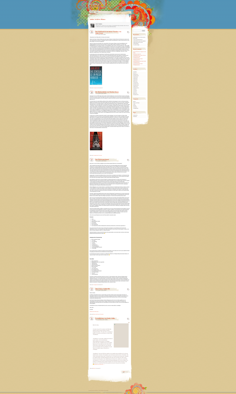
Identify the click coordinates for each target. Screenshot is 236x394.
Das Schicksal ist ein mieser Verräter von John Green (108, 32)
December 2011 (136, 94)
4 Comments (101, 314)
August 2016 (135, 78)
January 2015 (135, 82)
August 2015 (135, 79)
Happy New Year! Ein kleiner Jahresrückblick (138, 43)
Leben (134, 104)
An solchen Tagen (136, 44)
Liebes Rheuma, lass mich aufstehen (139, 40)
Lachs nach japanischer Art (137, 39)
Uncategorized (95, 87)
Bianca (93, 3)
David (134, 58)
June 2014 (135, 90)
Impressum (135, 116)
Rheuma (134, 105)
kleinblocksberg (136, 61)
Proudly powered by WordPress (93, 390)
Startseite (92, 12)
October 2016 (135, 77)
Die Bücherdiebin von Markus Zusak (107, 92)
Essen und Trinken (136, 102)
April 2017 (135, 73)
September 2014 (136, 87)
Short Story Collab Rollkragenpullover (136, 57)
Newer (124, 372)
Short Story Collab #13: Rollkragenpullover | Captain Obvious (139, 55)
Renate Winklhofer (136, 51)
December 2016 (136, 75)
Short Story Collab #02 (102, 289)
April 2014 (135, 91)
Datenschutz (135, 115)
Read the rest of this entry (94, 311)
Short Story (97, 314)
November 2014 (136, 85)
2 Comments (100, 155)
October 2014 (135, 86)
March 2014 (135, 93)
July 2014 (134, 89)
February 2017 (135, 74)
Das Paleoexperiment (102, 159)
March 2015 (135, 81)
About (97, 12)
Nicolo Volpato (106, 390)
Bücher (94, 314)
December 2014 (136, 83)
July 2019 (134, 71)
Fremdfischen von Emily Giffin (105, 318)
